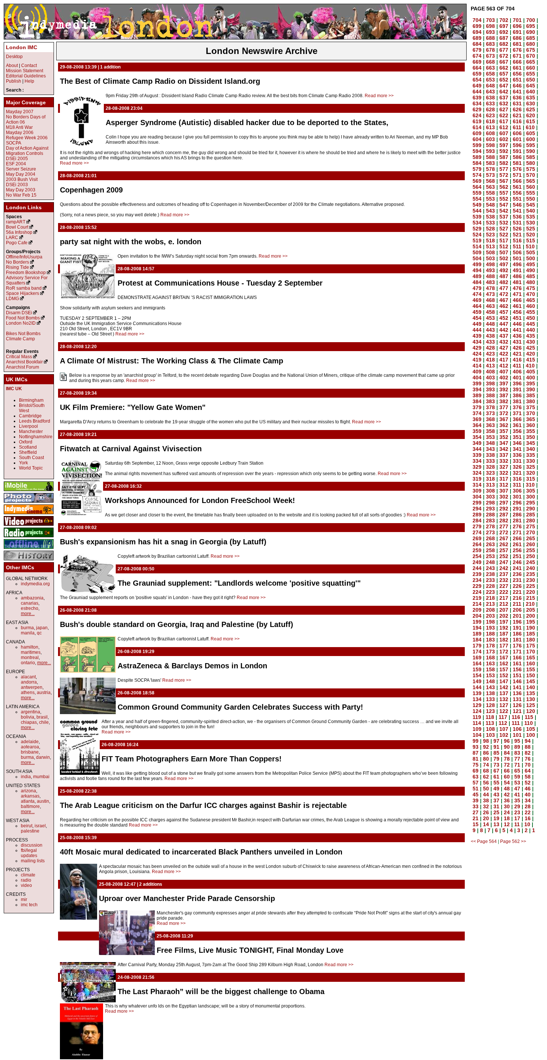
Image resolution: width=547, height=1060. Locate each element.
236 (517, 574)
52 (528, 783)
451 (517, 318)
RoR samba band (24, 288)
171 (517, 652)
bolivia (27, 717)
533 (490, 223)
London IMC (21, 47)
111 (516, 723)
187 (503, 634)
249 (477, 562)
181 (517, 640)
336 (517, 455)
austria (44, 692)
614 (477, 127)
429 (477, 348)
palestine (30, 831)
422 (503, 354)
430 (530, 342)
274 (477, 532)
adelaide (30, 741)
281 (517, 520)
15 (476, 824)
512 (503, 246)
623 (490, 115)
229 (477, 586)
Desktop (14, 56)
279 (477, 526)
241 (517, 568)
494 (477, 270)
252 (503, 556)
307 (503, 491)
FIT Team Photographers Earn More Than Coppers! (192, 759)
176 (517, 646)
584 (477, 163)
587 (503, 157)
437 (503, 336)
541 (517, 211)
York (23, 462)
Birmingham (31, 400)
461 (517, 306)
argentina (30, 711)
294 (477, 509)
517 (503, 240)
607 (503, 133)
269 (477, 538)
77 (517, 759)
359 (477, 431)
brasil (42, 717)
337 (503, 455)
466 (517, 300)
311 (517, 485)
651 (517, 80)
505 (530, 252)
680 (530, 44)
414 (477, 366)
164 (477, 663)
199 (477, 622)
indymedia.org (35, 583)
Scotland (28, 447)
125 (530, 705)
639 (477, 98)
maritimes (31, 652)
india (26, 776)
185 (530, 634)
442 (503, 330)
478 (490, 288)
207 (503, 610)
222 (503, 592)
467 (503, 300)
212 (503, 604)
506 (517, 252)
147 (503, 681)
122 (503, 711)
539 (477, 217)
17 (517, 818)
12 (507, 824)
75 (476, 765)
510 (530, 246)
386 (517, 395)
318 (490, 479)
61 (496, 777)
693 (490, 32)
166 (517, 657)
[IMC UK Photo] (29, 503)
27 (476, 812)
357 (503, 431)
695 (530, 26)
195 (530, 622)
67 (496, 771)
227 (503, 586)
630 (530, 103)
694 (477, 32)
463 (490, 306)
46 (528, 789)
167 (503, 657)
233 (490, 580)
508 (490, 252)
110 (528, 723)
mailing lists (33, 860)
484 (477, 282)
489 (477, 276)
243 (490, 568)
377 (503, 407)
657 (503, 74)
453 (490, 318)
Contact (29, 65)
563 (490, 187)
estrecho (29, 608)
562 (503, 187)
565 (530, 181)
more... (28, 613)
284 (477, 520)
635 (530, 98)
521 (517, 235)
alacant (28, 676)
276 (517, 526)
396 (517, 383)
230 (530, 580)
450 (530, 318)
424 (477, 354)
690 (530, 32)
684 (477, 44)
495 (530, 264)
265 (530, 538)
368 (490, 419)
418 (490, 360)
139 (477, 693)
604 (477, 139)
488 (490, 276)
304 (477, 497)
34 (528, 800)
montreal (30, 657)
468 (490, 300)
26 (486, 812)
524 (477, 235)
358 (490, 431)
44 (486, 795)
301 (517, 497)
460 (530, 306)
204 (477, 616)
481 (517, 282)
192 (503, 628)
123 (490, 711)
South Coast (31, 457)
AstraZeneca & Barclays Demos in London (192, 666)
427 (503, 348)
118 (490, 717)
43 (496, 795)
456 (517, 312)
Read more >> (379, 95)
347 (503, 443)
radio (26, 880)
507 (503, 252)
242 (503, 568)
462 (503, 306)
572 (503, 175)
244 (477, 568)
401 (517, 378)
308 (490, 491)
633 (490, 103)
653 (490, 80)
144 (477, 687)
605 (530, 133)
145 (530, 681)
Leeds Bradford (34, 421)
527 (503, 229)
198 (490, 622)
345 (530, 443)
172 (503, 652)
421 (517, 354)
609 (477, 133)
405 (530, 372)
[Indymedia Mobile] (29, 491)
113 (490, 723)
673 (490, 56)
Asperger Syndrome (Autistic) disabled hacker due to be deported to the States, (247, 122)
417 (503, 360)
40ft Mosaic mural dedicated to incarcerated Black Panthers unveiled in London (201, 852)
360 (530, 425)
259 (477, 550)
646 (517, 86)
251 (517, 556)
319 (477, 479)
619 (477, 121)
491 (517, 270)
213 (490, 604)
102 (503, 735)
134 (477, 699)
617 (503, 121)
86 (486, 753)
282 (503, 520)
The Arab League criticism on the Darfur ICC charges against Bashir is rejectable (203, 805)
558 (490, 193)
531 (517, 223)
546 (517, 205)
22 (528, 812)
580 (530, 163)
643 (490, 92)
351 (517, 437)
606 (517, 133)
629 (477, 109)
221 (517, 592)
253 (490, 556)
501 (517, 258)
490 (530, 270)
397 (503, 383)
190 (530, 628)
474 (477, 294)
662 (503, 68)
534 (477, 223)
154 (477, 675)
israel (40, 825)
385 (530, 395)
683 (490, 44)
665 (530, 62)
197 (503, 622)
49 (496, 789)
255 (530, 550)
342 (503, 449)
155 (530, 669)
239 (477, 574)
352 (503, 437)
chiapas (29, 722)
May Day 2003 (20, 189)
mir (24, 899)
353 (490, 437)
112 (503, 723)
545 (530, 205)
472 (503, 294)
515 (530, 240)
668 (490, 62)
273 (490, 532)
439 (477, 336)
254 (477, 556)
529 (477, 229)
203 (490, 616)
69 (476, 771)
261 (517, 544)
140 (530, 687)
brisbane (30, 752)
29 (517, 806)
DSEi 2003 (17, 184)
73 (496, 765)
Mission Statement (24, 70)
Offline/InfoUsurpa (24, 257)
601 (517, 139)
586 (517, 157)
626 (517, 109)
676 (517, 50)
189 (477, 634)
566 (517, 181)
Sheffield (28, 452)
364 (477, 425)
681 (517, 44)
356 (517, 431)
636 (517, 98)
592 (503, 151)
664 (477, 68)
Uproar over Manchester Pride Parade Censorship (187, 898)
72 (507, 765)
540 (530, 211)
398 (490, 383)
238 (490, 574)
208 (490, 610)
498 (490, 264)
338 (490, 455)
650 (530, 80)
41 (517, 795)
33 (476, 806)
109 (477, 729)
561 (517, 187)
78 (507, 759)
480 (530, 282)
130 (530, 699)
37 (496, 800)
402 (503, 378)
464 (477, 306)
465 (530, 300)
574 (477, 175)
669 (477, 62)
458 (490, 312)
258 (490, 550)
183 (490, 640)
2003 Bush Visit (22, 179)
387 (503, 395)
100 (530, 735)
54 (507, 783)
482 (503, 282)
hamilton (29, 647)
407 (503, 372)
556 (517, 193)
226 (517, 586)
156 (517, 669)
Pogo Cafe (17, 242)
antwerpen (31, 687)
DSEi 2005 (17, 158)
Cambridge (30, 415)
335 (530, 455)
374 (477, 413)
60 (507, 777)
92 (486, 747)
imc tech (29, 904)
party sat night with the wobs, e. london (130, 242)
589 (477, 157)
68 (486, 771)
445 (530, 324)
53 (517, 783)
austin (43, 801)
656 (517, 74)
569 (477, 181)
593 (490, 151)
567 (503, 181)
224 (477, 592)
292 (503, 509)
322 (503, 473)
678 (490, 50)
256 (517, 550)
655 (530, 74)
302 (503, 497)
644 (477, 92)
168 (490, 657)
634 (477, 103)
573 (490, 175)
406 (517, 372)
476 (517, 288)
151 (517, 675)
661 (517, 68)
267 (503, 538)
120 (530, 711)
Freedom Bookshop (26, 272)
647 (503, 86)
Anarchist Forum (22, 367)
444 (477, 330)
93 (476, 747)
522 (503, 235)
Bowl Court (17, 227)
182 (503, 640)
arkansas (30, 796)
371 (517, 413)
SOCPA (13, 143)
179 (477, 646)
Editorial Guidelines (26, 76)
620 (530, 115)
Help (29, 81)
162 (503, 663)
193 (490, 628)
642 (503, 92)
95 (517, 741)
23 (517, 812)
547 (503, 205)
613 (490, 127)
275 (530, 526)
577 (503, 169)
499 (477, 264)
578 (490, 169)
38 (486, 800)
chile (44, 722)
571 (517, 175)
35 (517, 800)
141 (517, 687)
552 (503, 199)
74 (486, 765)
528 (490, 229)
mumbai (41, 776)
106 (517, 729)
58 (528, 777)
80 (486, 759)
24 (507, 812)
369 (477, 419)
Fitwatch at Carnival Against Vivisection (131, 449)
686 (517, 38)
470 (530, 294)
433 (490, 342)
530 (530, 223)
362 (503, 425)
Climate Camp (20, 338)
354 (477, 437)
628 (490, 109)
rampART (15, 222)
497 (503, 264)
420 (530, 354)
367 (503, 419)
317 (503, 479)
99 (476, 741)
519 (477, 240)
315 (530, 479)
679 (477, 50)
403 (490, 378)
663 (490, 68)
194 (477, 628)
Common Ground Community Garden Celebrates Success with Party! (240, 707)
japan (42, 627)
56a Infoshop (19, 232)
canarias (29, 603)
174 (477, 652)
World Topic (31, 468)
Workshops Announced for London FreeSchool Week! (200, 500)
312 (503, 485)
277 (503, 526)
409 (477, 372)
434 (477, 342)
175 (530, 646)
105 (530, 729)
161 (517, 663)
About (12, 65)
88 (528, 747)
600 (530, 139)
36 (507, 800)
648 (490, 86)
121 (517, 711)
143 (490, 687)
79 (496, 759)
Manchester (31, 431)
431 (517, 342)
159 (477, 669)
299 (477, 503)
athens (28, 692)
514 (477, 246)
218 (490, 598)
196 (517, 622)
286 (517, 515)
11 (517, 824)
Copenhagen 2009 (91, 190)
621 (517, 115)
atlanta (28, 801)
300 (530, 497)
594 (477, 151)
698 (490, 26)
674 (477, 56)
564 (477, 187)
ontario (28, 662)
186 (517, 634)
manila (28, 633)
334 (477, 461)
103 (490, 735)
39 (476, 800)
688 (490, 38)
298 (490, 503)
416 (517, 360)
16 (528, 818)
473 (490, 294)
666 (517, 62)
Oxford (25, 442)
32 (486, 806)
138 (490, 693)
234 (477, 580)
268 (490, 538)
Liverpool (28, 426)
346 (517, 443)
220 (530, 592)
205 (530, 610)
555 (530, 193)
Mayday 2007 (19, 111)
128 (490, 705)
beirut (26, 825)
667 (503, 62)
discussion (31, 845)
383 (490, 401)
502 (503, 258)
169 (477, 657)
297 (503, 503)
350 (530, 437)
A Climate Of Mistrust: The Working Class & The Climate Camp (171, 361)
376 (517, 407)
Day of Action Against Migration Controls (27, 151)
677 (503, 50)
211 (517, 604)
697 (503, 26)
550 (530, 199)
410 (530, 366)
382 (503, 401)
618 (490, 121)
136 (517, 693)
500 (530, 258)
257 (503, 550)
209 (477, 610)
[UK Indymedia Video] (29, 526)
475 (530, 288)
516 (517, 240)
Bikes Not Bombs (23, 333)
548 (490, 205)
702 (503, 20)
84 (507, 753)
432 (503, 342)
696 (517, 26)
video (26, 885)
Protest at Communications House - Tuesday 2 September (220, 283)
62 (486, 777)
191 (517, 628)
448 (490, 324)
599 (477, 145)
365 (530, 419)
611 (517, 127)
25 (496, 812)
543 (490, 211)
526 (517, 229)
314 (477, 485)
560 (530, 187)
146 (517, 681)
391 (517, 389)
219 (477, 598)
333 (490, 461)
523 (490, 235)
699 (477, 26)
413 (490, 366)
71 (517, 765)
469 (477, 300)
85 (496, 753)
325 (530, 467)
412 (503, 366)
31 (496, 806)
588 (490, 157)
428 (490, 348)
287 (503, 515)
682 (503, 44)
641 (517, 92)
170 (530, 652)
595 (530, 145)
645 (530, 86)
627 (503, 109)
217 (503, 598)
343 (490, 449)
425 (530, 348)
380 (530, 401)
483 (490, 282)
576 (517, 169)
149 (477, 681)
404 (477, 378)
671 (517, 56)
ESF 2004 (16, 163)
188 (490, 634)
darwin (43, 757)
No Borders (17, 262)
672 (503, 56)
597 (503, 145)
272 (503, 532)
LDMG (12, 298)
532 (503, 223)
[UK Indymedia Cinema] (29, 514)
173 (490, 652)
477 (503, 288)
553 (490, 199)
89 (517, 747)
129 (477, 705)
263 (490, 544)
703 (490, 20)
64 (528, 771)
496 (517, 264)
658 (490, 74)
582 (503, 163)
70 (528, 765)
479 (477, 288)
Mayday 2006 (19, 132)
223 (490, 592)
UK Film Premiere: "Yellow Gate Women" (132, 407)
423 (490, 354)
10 (527, 824)
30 (507, 806)
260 (530, 544)
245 (530, 562)
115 (529, 717)
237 (503, 574)
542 (503, 211)
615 (530, 121)
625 (530, 109)
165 (530, 657)
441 (517, 330)
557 (503, 193)
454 (477, 318)
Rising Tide (18, 267)
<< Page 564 (484, 841)
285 (530, 515)
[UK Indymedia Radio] (29, 537)
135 (530, 693)
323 (490, 473)
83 (517, 753)
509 (477, 252)
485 (530, 276)
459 (477, 312)
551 (517, 199)
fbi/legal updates (29, 853)
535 (530, 217)
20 (486, 818)
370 (530, 413)
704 (477, 20)
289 (477, 515)
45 (476, 795)
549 (477, 205)
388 (490, 395)
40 (528, 795)
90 (507, 747)
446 (517, 324)
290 (530, 509)
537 (503, 217)
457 (503, 312)
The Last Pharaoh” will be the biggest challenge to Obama (221, 991)
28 (528, 806)
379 (477, 407)
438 (490, 336)
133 (490, 699)
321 (517, 473)
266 (517, 538)
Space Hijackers (22, 293)
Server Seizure (21, 169)
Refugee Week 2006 (27, 137)
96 (507, 741)
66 (507, 771)
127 (503, 705)
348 (490, 443)
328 (490, 467)
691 (517, 32)
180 (530, 640)
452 (503, 318)
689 (477, 38)
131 (517, 699)
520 (530, 235)
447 (503, 324)
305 (530, 491)
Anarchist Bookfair (24, 362)
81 (476, 759)
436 (517, 336)
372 (503, 413)
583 (490, 163)
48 (507, 789)
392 (503, 389)
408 (490, 372)
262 (503, 544)
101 (517, 735)
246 (517, 562)
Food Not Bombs (23, 318)
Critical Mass (19, 356)
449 (477, 324)
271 (517, 532)
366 (517, 419)
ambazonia (32, 598)
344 (477, 449)
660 (530, 68)
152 (503, 675)
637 (503, 98)
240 (530, 568)
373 (490, 413)
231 (517, 580)
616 (517, 121)
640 (530, 92)
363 (490, 425)
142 (503, 687)
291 (517, 509)
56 (486, 783)
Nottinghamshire (35, 436)
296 (517, 503)
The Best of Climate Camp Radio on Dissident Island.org (160, 81)
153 (490, 675)
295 (530, 503)
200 (530, 616)
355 (530, 431)
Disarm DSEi (19, 312)
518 (490, 240)
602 (503, 139)
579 (477, 169)
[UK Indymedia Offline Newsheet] (29, 549)
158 (490, 669)
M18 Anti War (19, 127)
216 (517, 598)
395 (530, 383)
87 (476, 753)
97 (496, 741)
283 (490, 520)
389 (477, 395)
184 (477, 640)
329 (477, 467)
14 (486, 824)
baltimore (30, 806)
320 (530, 473)
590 (530, 151)
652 (503, 80)
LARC (12, 237)
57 (476, 783)
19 (496, 818)
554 (477, 199)
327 (503, 467)
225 (530, 586)
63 (476, 777)
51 (476, 789)
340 (530, 449)
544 (477, 211)
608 (490, 133)
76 (528, 759)
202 (503, 616)
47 (517, 789)
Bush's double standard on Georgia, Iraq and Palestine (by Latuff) (176, 624)
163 (490, 663)
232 (503, 580)
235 (530, 574)
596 (517, 145)
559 (477, 193)
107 (503, 729)
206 (517, 610)
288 (490, 515)
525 (530, 229)
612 (503, 127)
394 (477, 389)
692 (503, 32)
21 (476, 818)
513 (490, 246)
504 (477, 258)
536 (517, 217)
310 (530, 485)
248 (490, 562)
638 (490, 98)
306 (517, 491)
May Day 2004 (20, 174)
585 (530, 157)
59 (517, 777)
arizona (28, 790)
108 (490, 729)
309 (477, 491)
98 (486, 741)
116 (516, 717)
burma (27, 627)
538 (490, 217)
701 (517, 20)
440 (530, 330)
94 (528, 741)
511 (517, 246)
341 (517, 449)
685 (530, 38)
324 (477, 473)
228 (490, 586)
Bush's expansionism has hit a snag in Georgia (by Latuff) (163, 542)
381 (517, 401)
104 (477, 735)
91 (496, 747)
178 (490, 646)
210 (530, 604)
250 (530, 556)
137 (503, 693)
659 (477, 74)
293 (490, 509)
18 (507, 818)
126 (517, 705)
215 (530, 598)
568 (490, 181)
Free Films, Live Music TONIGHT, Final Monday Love (250, 950)
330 (530, 461)
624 (477, 115)
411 (517, 366)
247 (503, 562)
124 (477, 711)
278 (490, 526)
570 (530, 175)
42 (507, 795)
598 (490, 145)
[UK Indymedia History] (29, 560)
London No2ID (21, 323)
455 (530, 312)
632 (503, 103)
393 (490, 389)
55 (496, 783)
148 (490, 681)
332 (503, 461)
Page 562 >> (513, 841)
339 (477, 455)
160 (530, 663)
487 (503, 276)
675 (530, 50)
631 (517, 103)
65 (517, 771)
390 (530, 389)
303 (490, 497)
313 (490, 485)
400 (530, 378)
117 (503, 717)
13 (496, 824)
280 (530, 520)
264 (477, 544)
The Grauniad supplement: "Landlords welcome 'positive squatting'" (239, 583)
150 (530, 675)
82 (528, 753)
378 (490, 407)
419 (477, 360)
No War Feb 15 (21, 195)
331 (517, 461)
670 (530, 56)
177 (503, 646)
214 (477, 604)
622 (503, 115)
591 (517, 151)
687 (503, 38)
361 (517, 425)
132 (503, 699)
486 (517, 276)
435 (530, 336)
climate (28, 875)
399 (477, 383)
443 (490, 330)
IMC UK (14, 388)
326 (517, 467)
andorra (29, 682)
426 (517, 348)
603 (490, 139)
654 (477, 80)
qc (39, 633)
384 (477, 401)
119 (477, 717)
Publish (13, 81)
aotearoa (30, 746)
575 (530, 169)
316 (517, 479)
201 (517, 616)
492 (503, 270)
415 (530, 360)
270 (530, 532)
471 (517, 294)
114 (477, 723)
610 (530, 127)
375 (530, 407)
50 (486, 789)
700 (530, 20)
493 (490, 270)
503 (490, 258)
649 (477, 86)
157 (503, 669)
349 (477, 443)
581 (517, 163)
